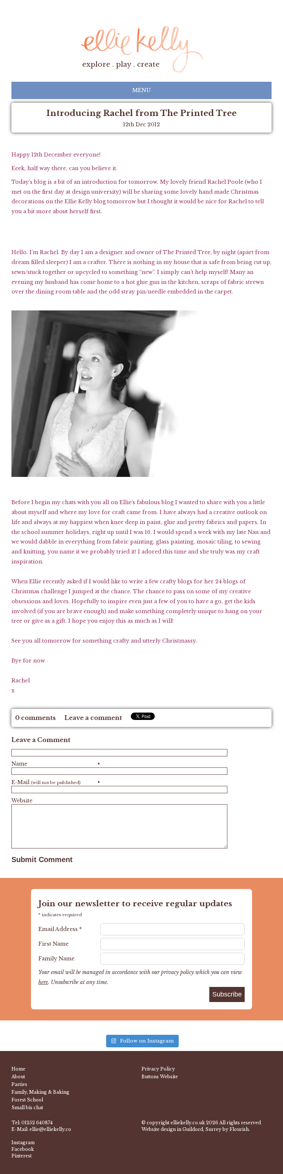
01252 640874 (37, 1122)
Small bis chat (27, 1107)
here (43, 982)
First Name (53, 944)
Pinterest (21, 1156)
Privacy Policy (158, 1069)
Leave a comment (93, 717)
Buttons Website (160, 1076)
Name (55, 763)
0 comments (35, 717)
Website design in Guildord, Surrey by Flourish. (196, 1129)
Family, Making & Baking (40, 1092)
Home (18, 1069)
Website (21, 800)
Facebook (22, 1149)
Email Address (60, 929)
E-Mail (55, 782)
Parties (19, 1084)
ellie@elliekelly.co (50, 1129)
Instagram (23, 1142)
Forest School (27, 1100)
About (18, 1076)
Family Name (56, 958)
